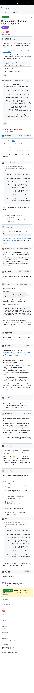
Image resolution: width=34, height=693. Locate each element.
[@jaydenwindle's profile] (3, 333)
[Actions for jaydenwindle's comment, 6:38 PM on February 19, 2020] (31, 332)
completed (8, 585)
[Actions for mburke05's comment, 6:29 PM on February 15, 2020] (31, 248)
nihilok (6, 519)
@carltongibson (7, 337)
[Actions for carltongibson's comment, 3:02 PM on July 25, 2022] (31, 571)
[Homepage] (17, 2)
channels (12, 8)
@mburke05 (27, 276)
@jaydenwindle (8, 350)
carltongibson (8, 135)
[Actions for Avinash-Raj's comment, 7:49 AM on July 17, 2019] (31, 81)
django (5, 8)
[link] (10, 129)
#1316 (13, 140)
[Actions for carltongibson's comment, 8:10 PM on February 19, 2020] (31, 445)
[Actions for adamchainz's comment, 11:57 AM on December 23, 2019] (31, 226)
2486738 (11, 63)
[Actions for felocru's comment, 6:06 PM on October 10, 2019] (31, 163)
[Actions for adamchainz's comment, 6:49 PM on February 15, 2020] (31, 271)
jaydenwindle (8, 332)
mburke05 (7, 248)
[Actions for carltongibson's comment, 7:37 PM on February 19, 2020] (31, 397)
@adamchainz (18, 252)
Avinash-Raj (8, 38)
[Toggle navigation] (2, 2)
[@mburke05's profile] (3, 249)
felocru (6, 162)
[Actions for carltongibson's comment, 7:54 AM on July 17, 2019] (31, 135)
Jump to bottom (5, 34)
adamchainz (8, 226)
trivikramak (8, 498)
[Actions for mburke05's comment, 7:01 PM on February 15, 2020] (31, 284)
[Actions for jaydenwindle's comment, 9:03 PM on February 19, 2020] (31, 470)
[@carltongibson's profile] (3, 136)
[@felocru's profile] (3, 163)
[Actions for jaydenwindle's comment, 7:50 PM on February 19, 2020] (31, 413)
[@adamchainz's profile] (3, 227)
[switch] (5, 75)
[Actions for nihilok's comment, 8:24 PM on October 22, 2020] (31, 519)
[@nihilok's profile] (3, 519)
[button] (29, 90)
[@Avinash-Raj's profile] (3, 38)
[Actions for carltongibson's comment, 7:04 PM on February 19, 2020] (31, 345)
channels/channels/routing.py (11, 62)
